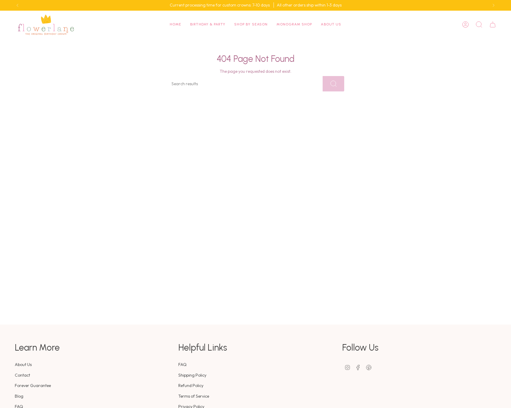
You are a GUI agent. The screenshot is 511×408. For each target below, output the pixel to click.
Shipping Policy (192, 375)
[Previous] (17, 5)
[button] (208, 25)
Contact (22, 375)
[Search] (333, 83)
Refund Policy (190, 385)
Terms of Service (193, 396)
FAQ (182, 364)
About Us (23, 364)
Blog (19, 396)
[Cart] (492, 25)
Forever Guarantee (33, 385)
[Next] (493, 5)
